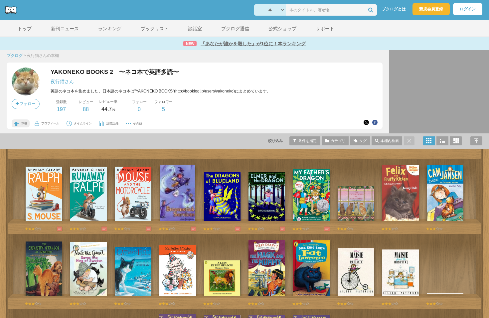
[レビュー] (53, 229)
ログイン (468, 9)
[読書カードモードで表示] (456, 140)
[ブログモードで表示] (442, 140)
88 (86, 109)
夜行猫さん (62, 81)
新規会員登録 (431, 9)
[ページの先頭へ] (476, 140)
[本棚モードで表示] (429, 140)
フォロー (27, 103)
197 (61, 109)
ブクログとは (394, 9)
